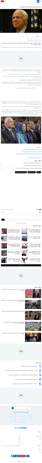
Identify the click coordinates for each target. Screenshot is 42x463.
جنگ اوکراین (30, 417)
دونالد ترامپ (23, 417)
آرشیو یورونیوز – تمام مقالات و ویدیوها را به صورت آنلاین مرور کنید (10, 445)
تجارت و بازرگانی (38, 436)
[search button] (13, 408)
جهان (36, 4)
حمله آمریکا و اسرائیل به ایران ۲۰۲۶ (15, 415)
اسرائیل (16, 423)
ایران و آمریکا (12, 417)
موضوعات (39, 432)
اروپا (40, 434)
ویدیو (40, 443)
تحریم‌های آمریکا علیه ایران (13, 420)
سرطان (39, 172)
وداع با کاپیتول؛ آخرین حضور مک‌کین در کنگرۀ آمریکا (32, 163)
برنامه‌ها (19, 443)
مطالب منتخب (37, 287)
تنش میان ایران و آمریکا (23, 423)
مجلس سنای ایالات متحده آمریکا (21, 172)
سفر (40, 441)
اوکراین (27, 420)
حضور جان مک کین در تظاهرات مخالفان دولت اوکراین (32, 149)
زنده (2, 1)
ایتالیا (32, 420)
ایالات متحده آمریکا (32, 172)
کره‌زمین (19, 436)
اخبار (38, 4)
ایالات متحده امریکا (32, 4)
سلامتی (21, 420)
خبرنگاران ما (39, 445)
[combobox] (21, 408)
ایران (18, 417)
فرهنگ (19, 441)
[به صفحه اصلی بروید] (38, 1)
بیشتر (40, 452)
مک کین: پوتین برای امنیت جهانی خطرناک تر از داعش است (31, 151)
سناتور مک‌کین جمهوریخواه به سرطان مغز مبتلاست (27, 80)
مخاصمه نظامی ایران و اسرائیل (27, 415)
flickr (30, 144)
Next (40, 439)
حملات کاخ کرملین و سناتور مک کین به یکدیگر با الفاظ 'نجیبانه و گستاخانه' (28, 154)
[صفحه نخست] (40, 4)
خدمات (40, 449)
